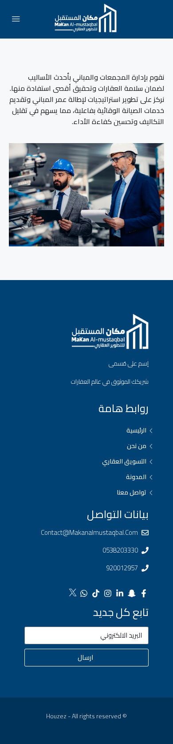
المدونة (136, 477)
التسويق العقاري (124, 461)
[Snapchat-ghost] (132, 593)
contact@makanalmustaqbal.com (89, 532)
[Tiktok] (96, 593)
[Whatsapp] (84, 593)
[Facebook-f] (144, 593)
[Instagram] (108, 593)
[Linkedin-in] (120, 593)
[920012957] (145, 568)
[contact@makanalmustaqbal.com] (145, 532)
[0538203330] (145, 550)
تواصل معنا (131, 492)
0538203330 (120, 550)
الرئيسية (136, 430)
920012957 (122, 567)
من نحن (136, 446)
